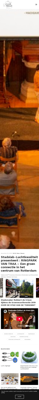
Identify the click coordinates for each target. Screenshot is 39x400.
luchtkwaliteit (20, 333)
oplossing (13, 336)
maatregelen (31, 333)
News (18, 253)
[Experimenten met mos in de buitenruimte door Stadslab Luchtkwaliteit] (29, 357)
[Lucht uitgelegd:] (10, 357)
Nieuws (22, 253)
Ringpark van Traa (24, 336)
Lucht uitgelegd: (5, 365)
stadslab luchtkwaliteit (14, 339)
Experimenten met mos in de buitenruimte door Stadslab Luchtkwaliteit (29, 367)
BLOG (14, 253)
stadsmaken (27, 339)
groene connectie (8, 333)
